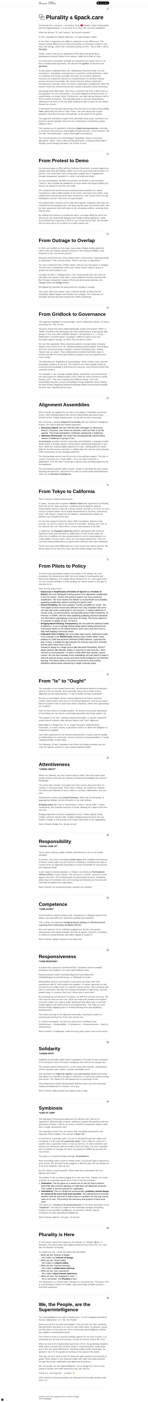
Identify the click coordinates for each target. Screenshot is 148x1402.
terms (77, 1396)
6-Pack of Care (94, 56)
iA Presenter (48, 1398)
